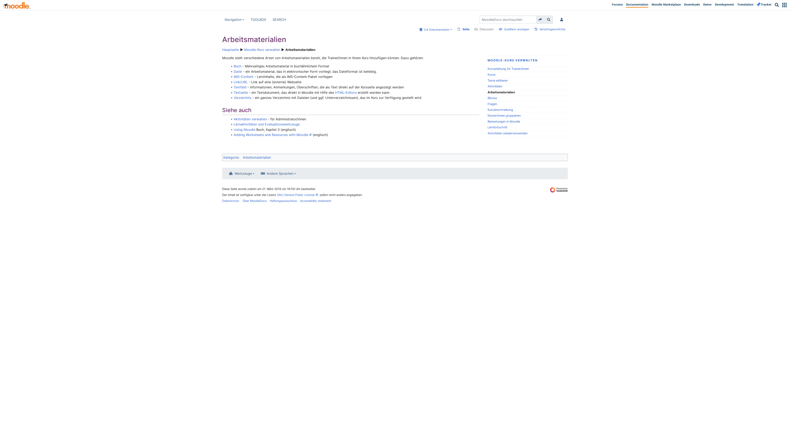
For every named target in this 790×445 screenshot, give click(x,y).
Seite (465, 29)
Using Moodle (244, 130)
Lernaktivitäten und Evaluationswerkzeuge (267, 124)
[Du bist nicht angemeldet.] (562, 19)
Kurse (491, 74)
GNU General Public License (296, 195)
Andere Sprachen (280, 173)
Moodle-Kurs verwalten (262, 50)
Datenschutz (230, 201)
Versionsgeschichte (552, 29)
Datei (238, 71)
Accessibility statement (315, 201)
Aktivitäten (495, 86)
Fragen (492, 104)
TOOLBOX (258, 20)
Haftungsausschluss (283, 201)
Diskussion (487, 29)
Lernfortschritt (497, 127)
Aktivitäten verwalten (250, 119)
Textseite (241, 92)
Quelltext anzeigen (516, 29)
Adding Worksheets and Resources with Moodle (271, 135)
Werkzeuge (243, 173)
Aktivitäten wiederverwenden (507, 133)
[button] (784, 5)
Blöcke (492, 98)
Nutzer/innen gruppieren (504, 115)
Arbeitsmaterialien (257, 157)
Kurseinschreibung (500, 109)
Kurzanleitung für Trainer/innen (508, 68)
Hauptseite (230, 50)
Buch (237, 66)
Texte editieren (498, 80)
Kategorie (230, 157)
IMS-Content (243, 77)
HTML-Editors (346, 92)
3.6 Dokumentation (436, 29)
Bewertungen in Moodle (504, 121)
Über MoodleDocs (255, 201)
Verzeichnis (242, 98)
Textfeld (240, 87)
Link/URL (241, 82)
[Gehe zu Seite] (540, 19)
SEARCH (279, 20)
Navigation (233, 20)
